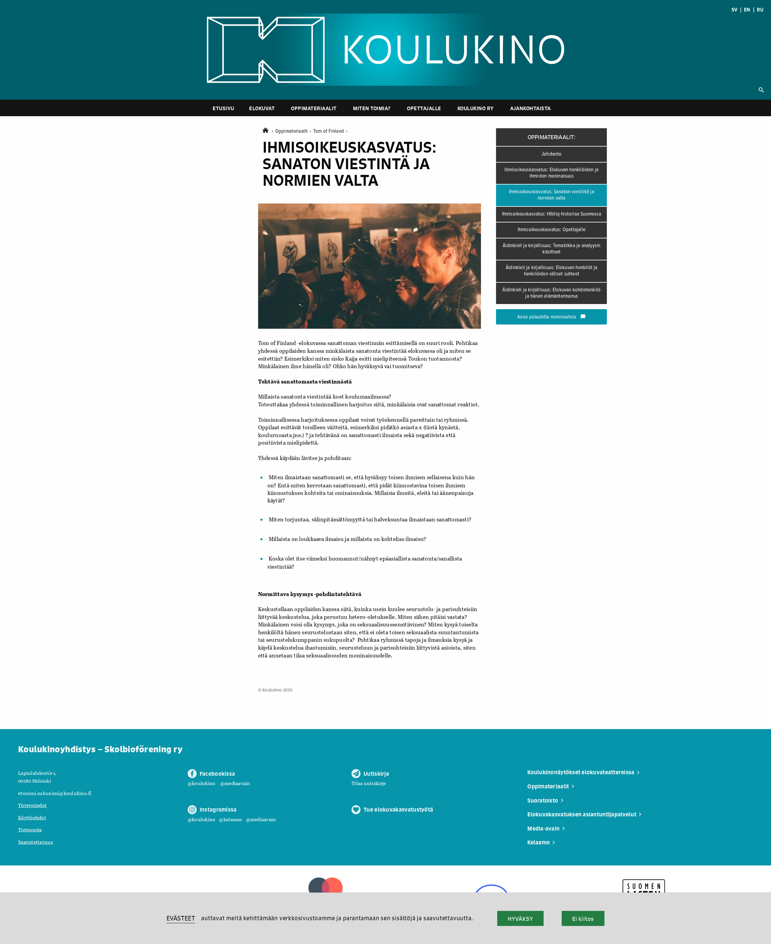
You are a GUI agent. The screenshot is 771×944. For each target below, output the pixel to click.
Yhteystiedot (32, 805)
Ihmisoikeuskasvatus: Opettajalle (551, 229)
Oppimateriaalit (314, 108)
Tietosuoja (30, 829)
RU (760, 10)
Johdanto (552, 154)
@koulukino (202, 783)
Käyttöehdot (32, 817)
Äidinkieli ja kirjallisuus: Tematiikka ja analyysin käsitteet (551, 249)
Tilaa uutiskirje (368, 783)
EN (747, 10)
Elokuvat (262, 108)
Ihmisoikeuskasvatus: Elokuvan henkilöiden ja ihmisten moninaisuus (551, 173)
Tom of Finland (330, 131)
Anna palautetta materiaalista (551, 317)
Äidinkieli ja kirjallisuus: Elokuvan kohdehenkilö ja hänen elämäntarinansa (551, 293)
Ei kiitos (583, 918)
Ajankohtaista (530, 108)
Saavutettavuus (35, 841)
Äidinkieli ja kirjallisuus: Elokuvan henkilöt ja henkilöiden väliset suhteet (552, 271)
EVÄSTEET (181, 918)
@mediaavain (235, 783)
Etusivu (223, 108)
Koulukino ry (475, 108)
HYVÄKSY (520, 918)
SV (735, 10)
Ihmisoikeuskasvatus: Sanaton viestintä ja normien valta (551, 195)
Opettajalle (424, 108)
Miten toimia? (372, 108)
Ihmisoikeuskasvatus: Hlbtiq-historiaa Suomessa (551, 214)
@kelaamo (230, 819)
